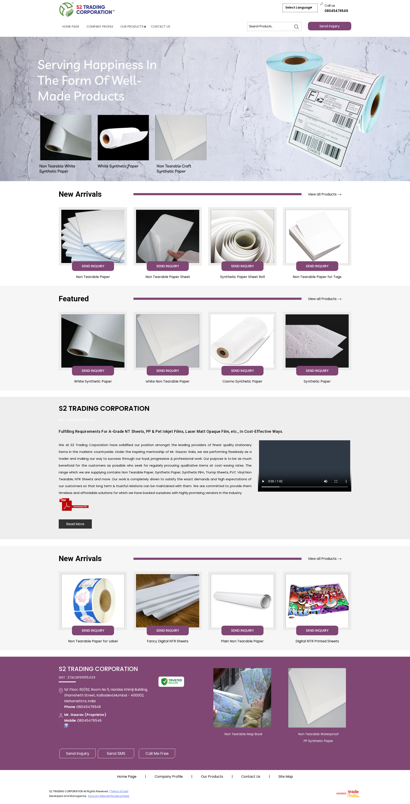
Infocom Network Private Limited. (109, 796)
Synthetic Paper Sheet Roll (242, 276)
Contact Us (160, 26)
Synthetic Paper (317, 381)
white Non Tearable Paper (168, 381)
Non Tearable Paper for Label (93, 641)
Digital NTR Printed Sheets (317, 641)
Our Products (132, 26)
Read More (75, 524)
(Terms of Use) (119, 791)
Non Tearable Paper (93, 276)
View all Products (322, 194)
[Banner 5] (205, 109)
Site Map (285, 776)
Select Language (298, 7)
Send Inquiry (329, 26)
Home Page (70, 26)
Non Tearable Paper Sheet (167, 276)
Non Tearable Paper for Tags (317, 276)
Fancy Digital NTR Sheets (167, 641)
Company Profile (99, 26)
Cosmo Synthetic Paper (242, 381)
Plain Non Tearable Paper (242, 641)
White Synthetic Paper (93, 381)
